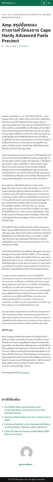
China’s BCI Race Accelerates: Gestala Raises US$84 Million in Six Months (26, 433)
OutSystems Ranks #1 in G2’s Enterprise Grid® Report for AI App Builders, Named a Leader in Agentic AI (27, 426)
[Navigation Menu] (44, 3)
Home (4, 14)
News (10, 14)
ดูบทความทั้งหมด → (26, 464)
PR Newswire (24, 46)
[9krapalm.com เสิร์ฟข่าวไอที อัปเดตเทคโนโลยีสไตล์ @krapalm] (9, 3)
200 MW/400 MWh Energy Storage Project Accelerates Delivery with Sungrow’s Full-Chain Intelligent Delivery (24, 409)
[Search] (49, 3)
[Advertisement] (26, 81)
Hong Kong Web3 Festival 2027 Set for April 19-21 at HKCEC (27, 419)
